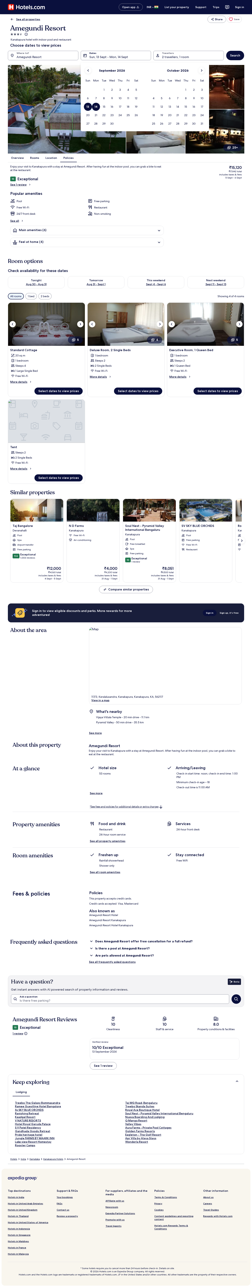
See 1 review (18, 184)
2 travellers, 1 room (175, 57)
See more (95, 733)
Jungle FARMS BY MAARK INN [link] (35, 1138)
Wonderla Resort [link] (136, 1142)
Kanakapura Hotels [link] (53, 1159)
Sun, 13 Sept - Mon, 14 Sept (108, 57)
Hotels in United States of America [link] (28, 1222)
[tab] (21, 1092)
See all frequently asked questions (112, 962)
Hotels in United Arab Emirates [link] (25, 1203)
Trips (216, 7)
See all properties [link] (28, 19)
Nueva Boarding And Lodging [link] (145, 1117)
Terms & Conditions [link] (165, 1197)
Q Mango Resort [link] (136, 1120)
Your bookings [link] (65, 1197)
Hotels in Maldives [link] (18, 1241)
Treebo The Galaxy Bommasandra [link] (37, 1103)
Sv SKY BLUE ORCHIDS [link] (29, 1110)
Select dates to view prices (58, 391)
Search (235, 55)
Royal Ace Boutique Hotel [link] (142, 1110)
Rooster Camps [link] (25, 1145)
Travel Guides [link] (211, 1209)
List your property (177, 7)
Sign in (239, 7)
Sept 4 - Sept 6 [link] (156, 284)
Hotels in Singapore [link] (19, 1234)
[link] (234, 19)
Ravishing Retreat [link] (27, 1113)
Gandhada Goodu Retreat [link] (32, 1131)
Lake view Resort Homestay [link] (33, 1142)
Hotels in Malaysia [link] (18, 1253)
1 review (18, 1033)
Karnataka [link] (35, 1159)
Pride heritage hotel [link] (28, 1134)
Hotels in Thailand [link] (18, 1216)
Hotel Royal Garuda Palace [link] (33, 1124)
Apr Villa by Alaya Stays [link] (140, 1138)
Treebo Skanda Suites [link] (139, 1106)
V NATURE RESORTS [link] (28, 1120)
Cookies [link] (159, 1209)
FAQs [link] (59, 1203)
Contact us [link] (63, 1209)
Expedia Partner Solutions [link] (120, 1213)
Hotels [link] (13, 1159)
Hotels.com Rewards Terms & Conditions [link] (171, 1227)
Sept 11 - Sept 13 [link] (216, 284)
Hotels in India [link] (16, 1197)
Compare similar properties (128, 589)
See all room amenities (105, 872)
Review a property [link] (67, 1216)
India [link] (23, 1159)
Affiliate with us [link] (115, 1200)
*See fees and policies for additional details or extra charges (124, 806)
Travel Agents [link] (113, 1225)
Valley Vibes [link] (133, 1124)
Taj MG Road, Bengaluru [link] (141, 1103)
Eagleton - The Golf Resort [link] (143, 1134)
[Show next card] (242, 541)
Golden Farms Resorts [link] (140, 1131)
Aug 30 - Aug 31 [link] (36, 284)
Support (200, 7)
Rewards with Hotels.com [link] (218, 1216)
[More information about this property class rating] (26, 34)
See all (14, 221)
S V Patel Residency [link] (28, 1127)
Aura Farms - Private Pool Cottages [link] (148, 1127)
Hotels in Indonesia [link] (19, 1228)
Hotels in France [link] (17, 1247)
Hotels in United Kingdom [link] (22, 1209)
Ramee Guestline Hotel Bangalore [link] (38, 1106)
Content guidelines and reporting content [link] (173, 1218)
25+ (235, 147)
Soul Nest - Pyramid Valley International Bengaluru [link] (159, 1113)
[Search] (236, 999)
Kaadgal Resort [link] (25, 1117)
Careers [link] (207, 1203)
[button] (104, 90)
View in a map (100, 700)
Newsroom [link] (112, 1207)
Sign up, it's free (229, 612)
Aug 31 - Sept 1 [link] (96, 284)
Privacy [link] (158, 1203)
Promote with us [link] (115, 1219)
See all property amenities (107, 841)
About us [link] (208, 1197)
